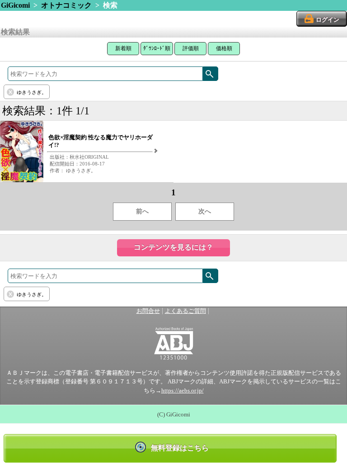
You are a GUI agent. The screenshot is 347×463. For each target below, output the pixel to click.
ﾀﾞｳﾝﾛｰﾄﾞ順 (156, 48)
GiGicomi (15, 5)
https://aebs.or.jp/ (182, 390)
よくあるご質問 (185, 311)
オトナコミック (66, 5)
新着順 (123, 48)
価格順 (224, 48)
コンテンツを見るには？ (173, 247)
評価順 (191, 48)
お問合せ (148, 311)
